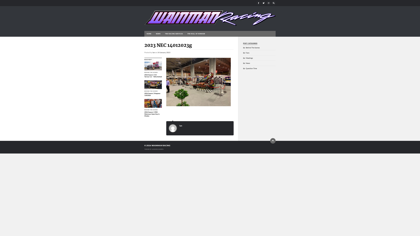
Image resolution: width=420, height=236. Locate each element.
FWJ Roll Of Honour (196, 34)
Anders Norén (158, 149)
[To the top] (273, 141)
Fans (247, 53)
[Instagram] (269, 3)
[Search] (274, 3)
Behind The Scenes (253, 48)
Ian (153, 52)
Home (149, 34)
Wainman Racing (161, 145)
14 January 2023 (164, 52)
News (158, 34)
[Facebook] (259, 3)
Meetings (249, 58)
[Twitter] (264, 3)
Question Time (251, 68)
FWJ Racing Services (174, 34)
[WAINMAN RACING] (210, 25)
